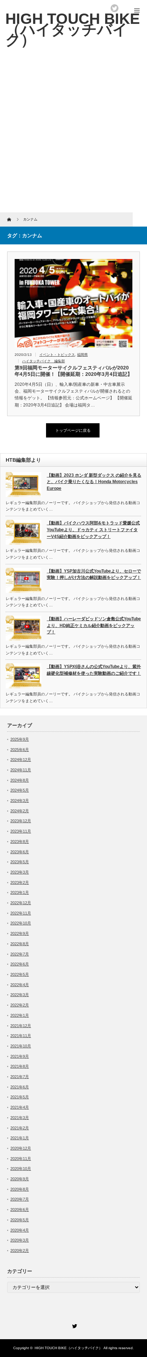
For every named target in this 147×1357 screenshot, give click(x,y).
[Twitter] (73, 1325)
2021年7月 (19, 1076)
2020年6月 (19, 1209)
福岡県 (82, 355)
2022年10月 (20, 923)
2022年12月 (20, 903)
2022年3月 (19, 995)
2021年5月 (19, 1097)
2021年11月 (20, 1036)
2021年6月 (19, 1087)
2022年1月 (19, 1015)
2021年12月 (20, 1026)
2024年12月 (20, 759)
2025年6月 (19, 749)
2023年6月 (19, 852)
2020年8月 (19, 1189)
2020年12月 (20, 1148)
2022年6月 (19, 964)
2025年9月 (19, 739)
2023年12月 (20, 821)
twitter (114, 8)
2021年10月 (20, 1046)
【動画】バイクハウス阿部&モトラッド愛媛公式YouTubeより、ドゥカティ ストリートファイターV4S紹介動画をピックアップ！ (93, 529)
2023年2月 (19, 882)
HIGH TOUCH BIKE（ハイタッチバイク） (68, 1348)
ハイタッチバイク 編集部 (43, 361)
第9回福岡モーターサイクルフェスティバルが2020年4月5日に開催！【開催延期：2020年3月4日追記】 (73, 371)
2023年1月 (19, 892)
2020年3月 (19, 1240)
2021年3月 (19, 1117)
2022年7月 (19, 954)
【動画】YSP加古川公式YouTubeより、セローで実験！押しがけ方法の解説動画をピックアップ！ (94, 574)
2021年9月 (19, 1056)
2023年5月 (19, 862)
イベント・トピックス (57, 355)
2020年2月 (19, 1250)
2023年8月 (19, 841)
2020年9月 (19, 1179)
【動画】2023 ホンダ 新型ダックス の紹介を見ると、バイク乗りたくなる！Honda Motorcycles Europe (94, 482)
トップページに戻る (73, 430)
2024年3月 (19, 800)
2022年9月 (19, 933)
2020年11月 (20, 1158)
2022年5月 (19, 974)
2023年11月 (20, 831)
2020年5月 (19, 1220)
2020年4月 (19, 1230)
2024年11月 (20, 770)
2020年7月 (19, 1199)
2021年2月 (19, 1128)
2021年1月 (19, 1138)
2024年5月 (19, 790)
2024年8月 (19, 780)
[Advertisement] (73, 135)
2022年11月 (20, 913)
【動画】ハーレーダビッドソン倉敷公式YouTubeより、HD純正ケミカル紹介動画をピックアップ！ (94, 625)
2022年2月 (19, 1005)
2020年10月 (20, 1168)
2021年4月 (19, 1107)
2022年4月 (19, 985)
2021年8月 (19, 1066)
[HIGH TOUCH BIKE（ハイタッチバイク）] (72, 29)
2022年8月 (19, 944)
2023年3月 (19, 872)
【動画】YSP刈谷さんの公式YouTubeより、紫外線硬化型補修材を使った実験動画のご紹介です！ (94, 670)
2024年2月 (19, 811)
